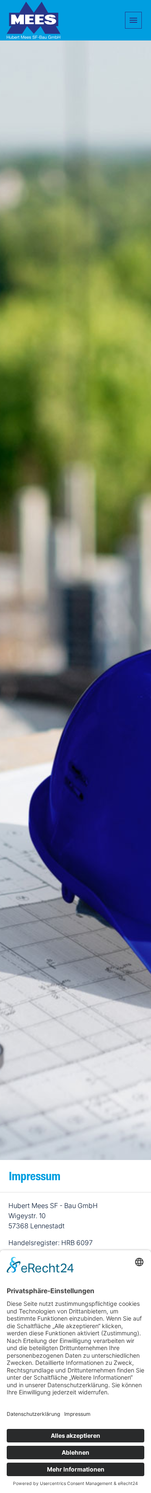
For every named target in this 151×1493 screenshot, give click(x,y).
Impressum (34, 1178)
